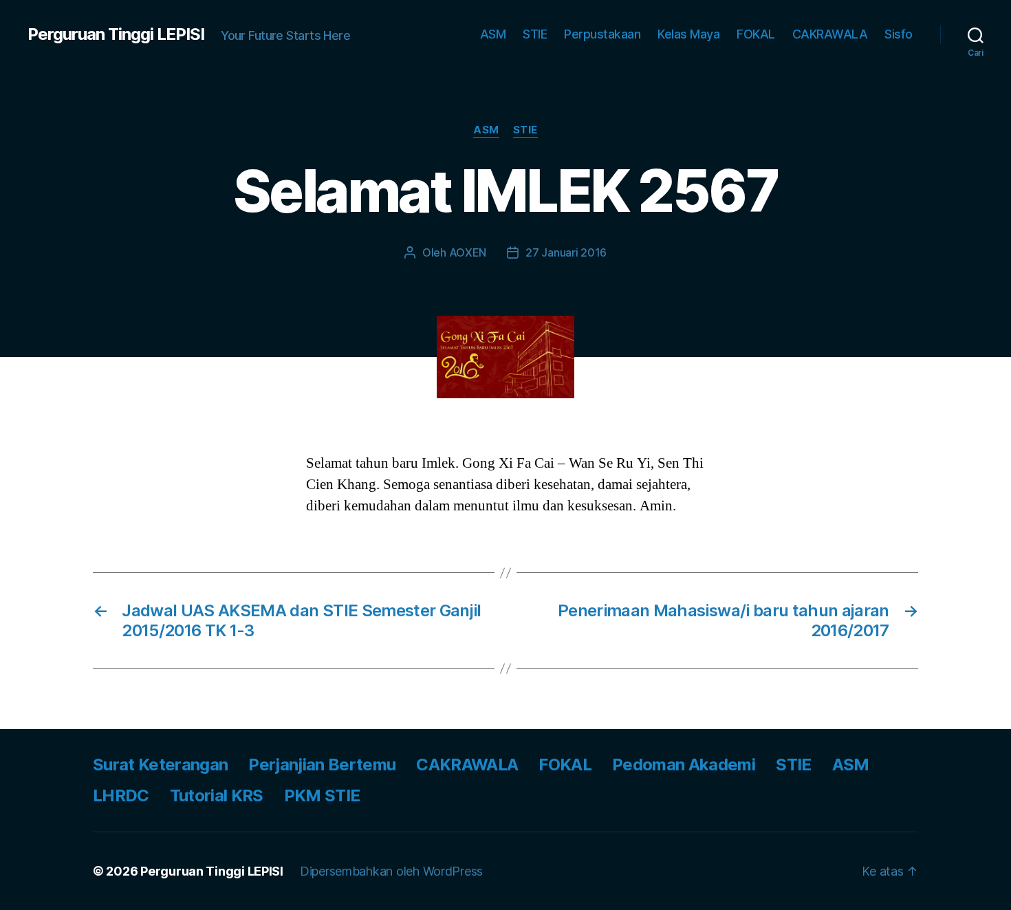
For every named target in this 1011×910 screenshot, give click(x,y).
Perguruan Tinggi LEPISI (116, 34)
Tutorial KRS (216, 795)
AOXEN (468, 252)
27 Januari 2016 (566, 252)
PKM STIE (322, 795)
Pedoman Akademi (683, 764)
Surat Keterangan (160, 764)
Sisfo (898, 34)
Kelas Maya (688, 34)
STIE (535, 34)
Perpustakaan (602, 34)
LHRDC (121, 795)
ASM (493, 34)
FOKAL (756, 34)
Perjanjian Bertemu (321, 764)
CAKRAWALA (830, 34)
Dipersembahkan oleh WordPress (391, 871)
